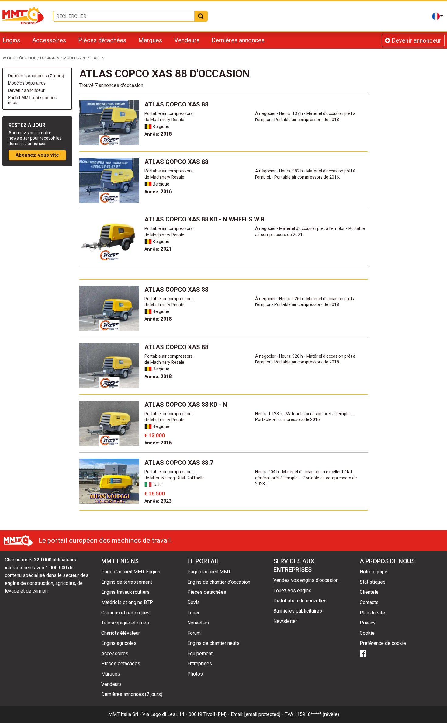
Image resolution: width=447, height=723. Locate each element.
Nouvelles (198, 623)
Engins (11, 40)
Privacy (368, 623)
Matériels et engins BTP (127, 602)
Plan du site (372, 613)
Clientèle (369, 592)
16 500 (154, 493)
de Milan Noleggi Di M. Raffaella (174, 477)
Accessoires (49, 40)
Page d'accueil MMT (209, 572)
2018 (158, 134)
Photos (195, 674)
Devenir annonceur (415, 40)
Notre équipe (373, 572)
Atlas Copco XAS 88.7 (178, 462)
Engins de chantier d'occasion (218, 582)
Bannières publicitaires (297, 611)
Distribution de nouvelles (300, 600)
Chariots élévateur (120, 633)
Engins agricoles (119, 643)
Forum (194, 633)
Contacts (369, 602)
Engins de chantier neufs (213, 643)
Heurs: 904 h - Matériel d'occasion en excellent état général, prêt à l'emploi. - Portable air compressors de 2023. (306, 477)
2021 (158, 249)
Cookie (367, 633)
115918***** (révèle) (316, 714)
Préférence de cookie (383, 643)
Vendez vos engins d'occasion (305, 580)
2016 (158, 191)
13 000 (154, 435)
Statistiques (373, 582)
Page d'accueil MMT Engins (130, 572)
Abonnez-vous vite (37, 155)
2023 (158, 501)
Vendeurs (186, 40)
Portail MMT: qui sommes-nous (33, 99)
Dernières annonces (238, 40)
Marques (150, 40)
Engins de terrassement (126, 582)
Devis (193, 602)
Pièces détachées (102, 40)
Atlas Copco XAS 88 (176, 104)
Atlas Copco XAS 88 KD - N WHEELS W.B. (205, 219)
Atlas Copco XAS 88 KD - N (185, 404)
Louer (193, 613)
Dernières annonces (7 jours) (36, 75)
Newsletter (285, 621)
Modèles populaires (27, 83)
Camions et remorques (125, 613)
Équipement (200, 653)
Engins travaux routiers (125, 592)
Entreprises (199, 663)
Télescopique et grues (125, 623)
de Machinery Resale (164, 119)
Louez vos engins (292, 590)
